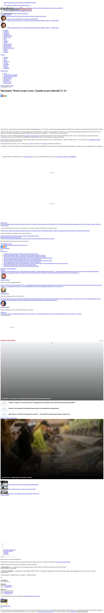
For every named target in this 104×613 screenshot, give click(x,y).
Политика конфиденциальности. (45, 611)
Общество (6, 33)
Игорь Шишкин (5, 293)
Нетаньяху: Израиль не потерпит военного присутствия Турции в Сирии (20, 235)
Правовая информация (9, 549)
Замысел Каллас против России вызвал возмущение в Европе (20, 2)
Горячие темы (4, 70)
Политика (6, 31)
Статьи (5, 58)
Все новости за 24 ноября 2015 (9, 268)
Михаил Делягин (5, 307)
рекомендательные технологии (32, 596)
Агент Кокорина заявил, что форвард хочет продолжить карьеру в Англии (24, 255)
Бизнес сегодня (8, 44)
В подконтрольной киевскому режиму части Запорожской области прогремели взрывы (28, 258)
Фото (5, 60)
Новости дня (4, 251)
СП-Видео (6, 61)
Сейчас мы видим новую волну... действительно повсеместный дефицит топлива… (28, 20)
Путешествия (7, 37)
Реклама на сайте (8, 551)
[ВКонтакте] (1, 96)
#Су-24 (25, 245)
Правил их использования (63, 562)
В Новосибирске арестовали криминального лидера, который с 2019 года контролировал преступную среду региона (36, 263)
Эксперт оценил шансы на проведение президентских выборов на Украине (25, 256)
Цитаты (6, 65)
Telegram (66, 156)
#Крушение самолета (9, 245)
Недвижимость (7, 45)
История (6, 52)
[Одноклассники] (4, 96)
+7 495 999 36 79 (7, 586)
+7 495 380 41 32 (7, 593)
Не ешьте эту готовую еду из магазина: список (17, 477)
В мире (5, 42)
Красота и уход (7, 81)
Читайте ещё (4, 222)
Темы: (5, 73)
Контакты (6, 554)
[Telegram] (6, 96)
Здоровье (6, 41)
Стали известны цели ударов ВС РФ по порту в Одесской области (22, 259)
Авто (5, 38)
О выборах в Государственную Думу (10, 271)
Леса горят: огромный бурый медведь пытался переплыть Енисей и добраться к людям (28, 260)
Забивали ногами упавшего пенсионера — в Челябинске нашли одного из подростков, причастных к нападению (33, 8)
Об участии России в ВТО (7, 298)
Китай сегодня (7, 83)
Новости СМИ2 (5, 495)
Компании (6, 68)
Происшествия (7, 46)
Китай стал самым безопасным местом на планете (41, 238)
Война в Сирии (9, 85)
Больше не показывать (82, 611)
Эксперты (6, 64)
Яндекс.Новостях (28, 156)
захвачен (45, 143)
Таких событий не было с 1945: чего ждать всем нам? (22, 489)
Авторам (6, 552)
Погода (5, 50)
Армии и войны (8, 35)
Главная (6, 30)
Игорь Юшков (55, 20)
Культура (6, 49)
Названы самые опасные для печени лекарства (16, 13)
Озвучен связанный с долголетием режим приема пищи (20, 264)
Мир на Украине (8, 77)
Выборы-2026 (7, 79)
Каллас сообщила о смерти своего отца (11, 237)
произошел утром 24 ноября (31, 135)
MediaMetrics (73, 156)
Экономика (7, 34)
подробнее (73, 611)
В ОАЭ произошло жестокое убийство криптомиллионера (23, 484)
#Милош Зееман (19, 245)
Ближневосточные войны (10, 76)
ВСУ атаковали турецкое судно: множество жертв (17, 5)
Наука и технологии (9, 48)
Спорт (5, 39)
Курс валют (7, 80)
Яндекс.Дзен (60, 156)
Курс (2, 14)
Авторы (6, 62)
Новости (6, 57)
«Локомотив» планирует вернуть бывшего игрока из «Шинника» (22, 262)
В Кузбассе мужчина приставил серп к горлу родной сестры (21, 253)
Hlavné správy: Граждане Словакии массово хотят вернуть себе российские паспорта (68, 230)
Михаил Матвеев (5, 280)
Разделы (3, 54)
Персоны (6, 67)
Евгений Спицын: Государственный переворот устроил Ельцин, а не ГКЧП (61, 313)
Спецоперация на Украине (11, 74)
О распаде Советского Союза (8, 285)
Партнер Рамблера (5, 606)
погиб (31, 143)
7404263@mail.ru (8, 592)
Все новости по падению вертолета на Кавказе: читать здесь (23, 493)
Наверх (2, 598)
